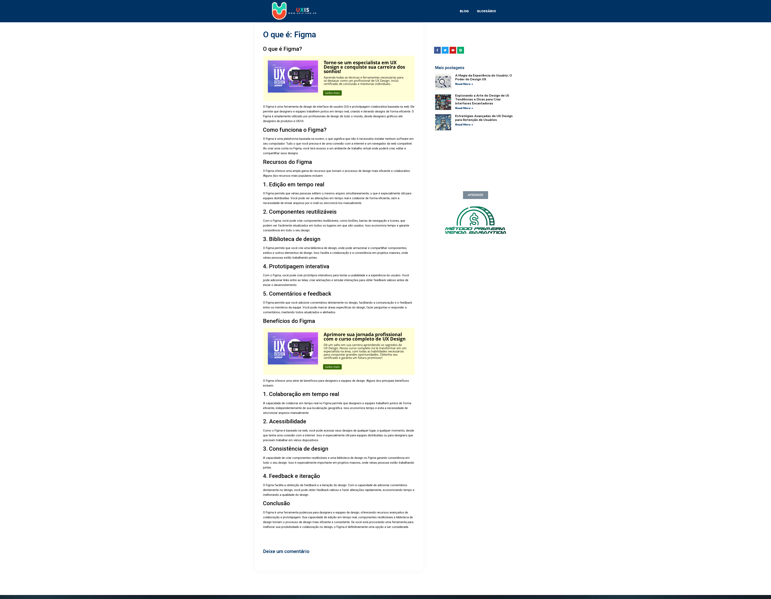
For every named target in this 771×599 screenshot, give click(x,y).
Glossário (486, 11)
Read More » (464, 84)
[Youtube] (453, 50)
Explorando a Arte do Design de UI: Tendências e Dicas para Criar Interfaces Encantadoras (482, 99)
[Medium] (460, 50)
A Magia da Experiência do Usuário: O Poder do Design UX (483, 77)
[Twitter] (445, 50)
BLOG (464, 11)
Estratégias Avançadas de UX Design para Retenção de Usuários (484, 118)
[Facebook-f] (437, 50)
